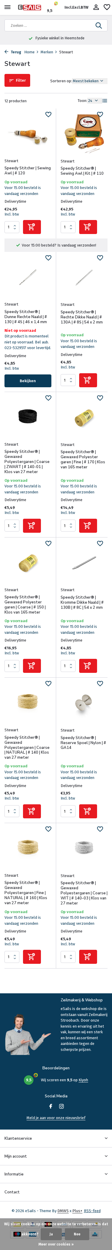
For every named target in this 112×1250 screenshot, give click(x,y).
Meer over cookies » (56, 1244)
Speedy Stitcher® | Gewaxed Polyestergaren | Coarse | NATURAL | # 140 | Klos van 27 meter (27, 747)
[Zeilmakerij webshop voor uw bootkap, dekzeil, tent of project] (31, 7)
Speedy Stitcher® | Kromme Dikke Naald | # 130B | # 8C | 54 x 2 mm (82, 602)
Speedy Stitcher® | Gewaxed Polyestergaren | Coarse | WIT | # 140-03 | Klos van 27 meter (84, 893)
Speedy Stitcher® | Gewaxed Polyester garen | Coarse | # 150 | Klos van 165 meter (25, 605)
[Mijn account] (96, 7)
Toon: (82, 100)
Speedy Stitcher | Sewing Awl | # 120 (27, 171)
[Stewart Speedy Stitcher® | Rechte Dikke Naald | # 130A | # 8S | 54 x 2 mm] (84, 277)
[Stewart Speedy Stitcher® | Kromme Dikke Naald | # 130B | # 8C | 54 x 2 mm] (84, 563)
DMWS (63, 1211)
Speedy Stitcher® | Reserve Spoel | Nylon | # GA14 (83, 743)
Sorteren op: (61, 81)
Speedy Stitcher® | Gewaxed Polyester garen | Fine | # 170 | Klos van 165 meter (83, 460)
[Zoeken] (99, 25)
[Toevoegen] (32, 227)
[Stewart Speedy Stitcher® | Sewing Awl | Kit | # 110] (84, 134)
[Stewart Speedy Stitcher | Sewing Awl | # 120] (27, 134)
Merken (47, 52)
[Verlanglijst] (107, 7)
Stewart (11, 161)
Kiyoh (83, 1080)
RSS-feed (92, 1211)
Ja (51, 1234)
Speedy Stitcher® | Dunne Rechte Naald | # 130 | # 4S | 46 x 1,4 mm (25, 317)
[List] (105, 100)
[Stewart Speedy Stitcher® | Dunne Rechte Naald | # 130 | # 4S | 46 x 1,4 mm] (27, 277)
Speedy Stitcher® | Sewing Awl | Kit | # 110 (82, 171)
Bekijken (28, 381)
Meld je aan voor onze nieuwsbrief (56, 1118)
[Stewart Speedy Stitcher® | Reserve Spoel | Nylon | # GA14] (84, 703)
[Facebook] (50, 1106)
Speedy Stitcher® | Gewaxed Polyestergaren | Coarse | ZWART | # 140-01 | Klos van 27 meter (27, 461)
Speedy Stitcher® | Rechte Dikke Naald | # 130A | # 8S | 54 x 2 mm (82, 317)
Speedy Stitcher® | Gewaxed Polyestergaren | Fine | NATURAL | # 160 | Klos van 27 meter (25, 892)
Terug (15, 52)
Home (29, 52)
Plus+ (77, 1211)
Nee (77, 1234)
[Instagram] (61, 1106)
